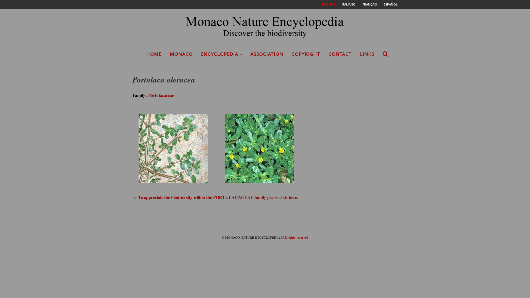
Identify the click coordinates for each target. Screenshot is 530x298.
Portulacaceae (161, 95)
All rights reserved (295, 237)
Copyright (306, 54)
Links (367, 54)
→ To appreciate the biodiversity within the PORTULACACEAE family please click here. (215, 197)
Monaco (181, 54)
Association (266, 54)
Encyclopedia (219, 54)
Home (153, 54)
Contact (340, 54)
